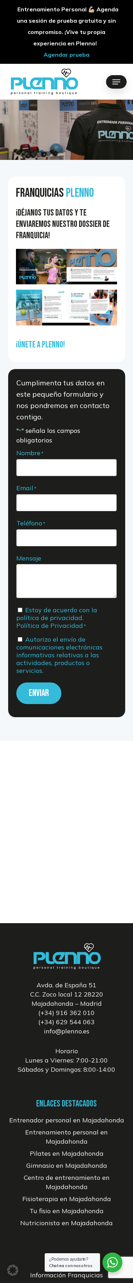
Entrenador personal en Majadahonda (66, 1120)
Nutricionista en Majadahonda (66, 1223)
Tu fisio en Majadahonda (66, 1211)
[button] (116, 81)
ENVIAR (39, 693)
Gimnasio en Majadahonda (66, 1165)
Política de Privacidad (49, 625)
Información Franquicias (66, 1275)
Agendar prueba (66, 54)
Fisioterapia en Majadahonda (66, 1199)
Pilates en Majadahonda (67, 1153)
